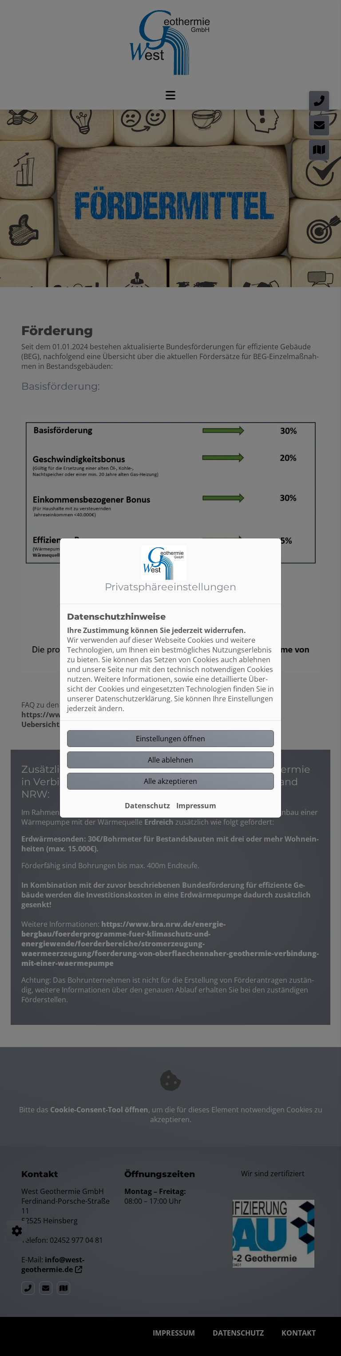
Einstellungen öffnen (170, 738)
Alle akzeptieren (170, 781)
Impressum (196, 805)
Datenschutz (147, 805)
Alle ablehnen (170, 760)
